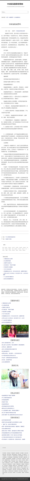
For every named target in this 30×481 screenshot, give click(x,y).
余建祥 (17, 250)
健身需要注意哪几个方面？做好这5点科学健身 (12, 435)
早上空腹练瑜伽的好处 (10, 237)
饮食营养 (20, 247)
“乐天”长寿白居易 (7, 269)
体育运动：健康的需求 (7, 347)
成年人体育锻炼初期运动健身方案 (9, 349)
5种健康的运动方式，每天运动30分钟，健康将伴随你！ (16, 271)
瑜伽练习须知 (8, 239)
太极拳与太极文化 (8, 263)
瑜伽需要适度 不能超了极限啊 (8, 395)
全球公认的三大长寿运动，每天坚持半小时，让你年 (13, 318)
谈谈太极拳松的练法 (6, 428)
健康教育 (11, 17)
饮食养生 (9, 247)
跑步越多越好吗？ (6, 351)
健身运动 (15, 248)
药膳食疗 (9, 248)
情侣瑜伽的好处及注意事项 (8, 406)
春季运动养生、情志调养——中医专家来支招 (12, 353)
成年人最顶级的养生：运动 (8, 342)
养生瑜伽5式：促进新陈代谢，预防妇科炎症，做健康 (13, 439)
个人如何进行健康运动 (9, 276)
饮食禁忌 (24, 247)
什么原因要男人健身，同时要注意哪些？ (11, 410)
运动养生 (6, 247)
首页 (7, 17)
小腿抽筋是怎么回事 (8, 258)
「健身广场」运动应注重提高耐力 (9, 424)
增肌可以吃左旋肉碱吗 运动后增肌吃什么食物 (12, 422)
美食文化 (23, 248)
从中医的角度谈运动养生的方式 (9, 355)
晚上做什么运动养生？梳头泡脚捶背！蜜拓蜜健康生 (13, 344)
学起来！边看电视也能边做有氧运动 (10, 357)
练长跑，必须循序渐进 (7, 359)
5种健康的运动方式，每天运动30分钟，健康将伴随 (13, 316)
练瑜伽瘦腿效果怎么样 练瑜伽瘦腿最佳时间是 (12, 432)
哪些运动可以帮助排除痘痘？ (8, 408)
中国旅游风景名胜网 (20, 31)
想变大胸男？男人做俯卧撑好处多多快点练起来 (12, 414)
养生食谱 (6, 248)
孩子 (26, 248)
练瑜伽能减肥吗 (5, 399)
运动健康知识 (17, 17)
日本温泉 (20, 250)
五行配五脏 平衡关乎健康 (9, 265)
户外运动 (9, 250)
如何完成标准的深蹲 (6, 420)
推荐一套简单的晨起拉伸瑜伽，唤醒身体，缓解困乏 (13, 426)
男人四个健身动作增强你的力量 (9, 412)
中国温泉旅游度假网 (20, 478)
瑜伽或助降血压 (5, 404)
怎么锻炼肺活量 (7, 260)
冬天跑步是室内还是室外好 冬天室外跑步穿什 (12, 437)
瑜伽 (3, 247)
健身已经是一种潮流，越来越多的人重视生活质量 (13, 430)
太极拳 (6, 250)
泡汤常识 (13, 250)
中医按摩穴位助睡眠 (8, 267)
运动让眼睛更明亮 (6, 362)
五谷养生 (19, 248)
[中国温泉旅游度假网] (15, 4)
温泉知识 (24, 250)
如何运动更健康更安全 (9, 278)
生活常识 (13, 247)
